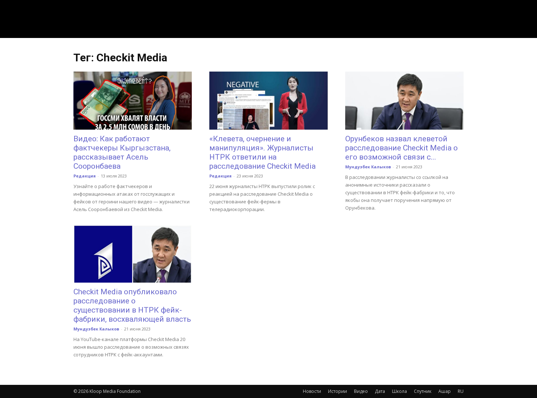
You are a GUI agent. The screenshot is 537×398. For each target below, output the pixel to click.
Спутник (422, 391)
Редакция (84, 176)
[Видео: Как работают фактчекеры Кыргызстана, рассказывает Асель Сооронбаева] (132, 101)
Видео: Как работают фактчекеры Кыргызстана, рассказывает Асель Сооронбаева (122, 152)
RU (461, 391)
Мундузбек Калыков (368, 166)
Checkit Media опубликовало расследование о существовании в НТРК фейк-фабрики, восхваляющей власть (132, 305)
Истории (337, 391)
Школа (399, 391)
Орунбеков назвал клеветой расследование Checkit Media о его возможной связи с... (401, 147)
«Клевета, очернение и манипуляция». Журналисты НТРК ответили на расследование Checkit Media (262, 152)
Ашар (444, 391)
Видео (361, 391)
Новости (312, 391)
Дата (380, 391)
